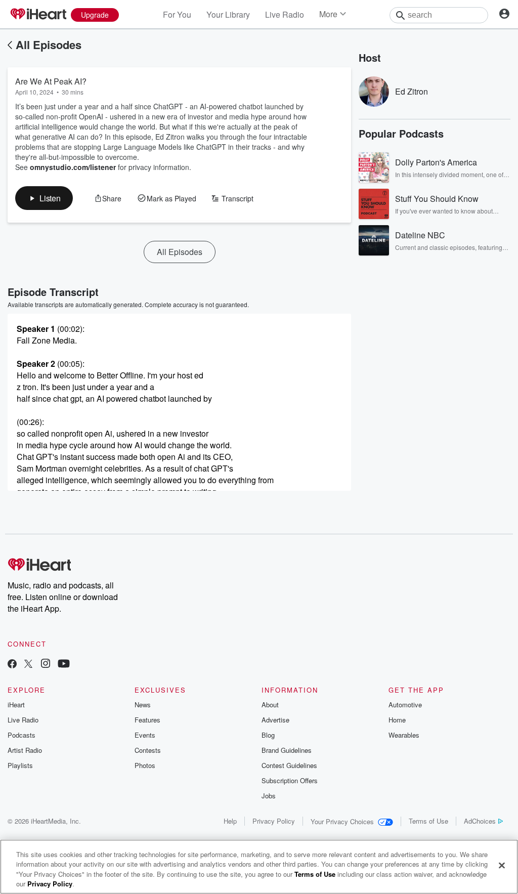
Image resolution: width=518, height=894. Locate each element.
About (270, 704)
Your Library (228, 14)
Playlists (20, 765)
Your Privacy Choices (342, 821)
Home (397, 720)
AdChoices (480, 821)
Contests (148, 750)
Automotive (405, 704)
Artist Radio (25, 750)
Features (147, 720)
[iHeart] (38, 15)
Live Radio (284, 14)
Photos (145, 765)
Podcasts (21, 735)
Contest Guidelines (289, 765)
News (143, 704)
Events (145, 735)
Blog (268, 735)
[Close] (502, 865)
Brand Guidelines (287, 750)
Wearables (403, 735)
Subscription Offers (290, 780)
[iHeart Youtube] (64, 664)
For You (177, 14)
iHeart (16, 704)
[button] (44, 198)
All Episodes (48, 44)
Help (230, 821)
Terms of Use (428, 821)
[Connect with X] (28, 664)
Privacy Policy (273, 821)
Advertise (275, 720)
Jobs (269, 795)
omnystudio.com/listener (73, 167)
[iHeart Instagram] (45, 664)
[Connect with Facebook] (12, 664)
